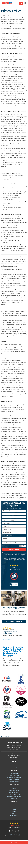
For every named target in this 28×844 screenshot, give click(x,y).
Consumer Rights (14, 767)
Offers (14, 809)
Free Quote (14, 842)
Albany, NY (14, 788)
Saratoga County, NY (14, 792)
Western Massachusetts (14, 796)
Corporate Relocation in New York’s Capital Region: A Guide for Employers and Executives (13, 651)
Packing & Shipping (14, 779)
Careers (14, 813)
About (14, 805)
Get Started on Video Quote (14, 621)
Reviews (14, 811)
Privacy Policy (11, 834)
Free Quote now (14, 549)
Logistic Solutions (14, 775)
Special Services (14, 781)
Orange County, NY (14, 790)
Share (14, 617)
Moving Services (14, 773)
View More (14, 798)
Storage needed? (9, 535)
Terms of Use (17, 560)
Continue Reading (8, 668)
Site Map (18, 834)
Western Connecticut (14, 794)
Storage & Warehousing (14, 777)
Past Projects (14, 815)
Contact (14, 765)
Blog (14, 807)
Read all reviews (7, 639)
